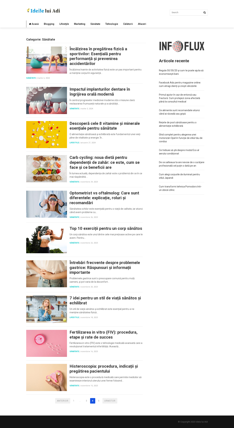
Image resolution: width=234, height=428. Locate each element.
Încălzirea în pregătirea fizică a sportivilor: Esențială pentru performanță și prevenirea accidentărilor (98, 56)
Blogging (49, 24)
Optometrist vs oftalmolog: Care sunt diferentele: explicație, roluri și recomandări (104, 198)
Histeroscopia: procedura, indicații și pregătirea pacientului (104, 369)
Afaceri (142, 24)
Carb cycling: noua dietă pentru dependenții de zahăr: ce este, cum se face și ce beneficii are (105, 162)
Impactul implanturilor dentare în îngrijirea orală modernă (100, 92)
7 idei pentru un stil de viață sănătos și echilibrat (105, 300)
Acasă (35, 24)
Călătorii (128, 24)
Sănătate (95, 24)
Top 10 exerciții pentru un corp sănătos (106, 228)
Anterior (62, 401)
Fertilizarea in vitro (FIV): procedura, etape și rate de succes (104, 335)
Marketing (79, 24)
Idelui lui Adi (202, 421)
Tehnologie (111, 24)
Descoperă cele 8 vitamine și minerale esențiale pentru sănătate (105, 126)
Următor (109, 401)
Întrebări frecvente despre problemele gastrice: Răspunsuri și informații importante (105, 267)
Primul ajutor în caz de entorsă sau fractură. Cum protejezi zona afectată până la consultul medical (179, 98)
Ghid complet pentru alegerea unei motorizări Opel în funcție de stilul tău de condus (180, 138)
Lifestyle (64, 24)
